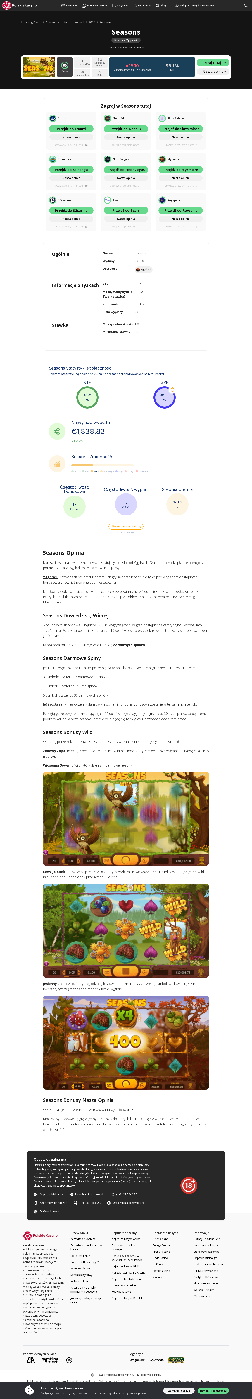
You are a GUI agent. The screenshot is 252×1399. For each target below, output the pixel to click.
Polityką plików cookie (141, 1393)
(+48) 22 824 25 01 (127, 1194)
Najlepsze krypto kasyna (126, 1279)
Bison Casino (160, 1239)
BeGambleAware (50, 1211)
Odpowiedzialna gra (51, 1194)
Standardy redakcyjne (206, 1251)
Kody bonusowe (121, 1291)
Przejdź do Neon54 (126, 129)
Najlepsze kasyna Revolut (127, 1298)
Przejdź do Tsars (125, 210)
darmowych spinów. (129, 645)
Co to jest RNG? (80, 1255)
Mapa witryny (202, 1296)
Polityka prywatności (206, 1270)
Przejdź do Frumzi (71, 129)
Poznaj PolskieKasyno (207, 1239)
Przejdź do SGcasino (71, 210)
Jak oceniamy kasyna (206, 1245)
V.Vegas (157, 1277)
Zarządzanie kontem (82, 1239)
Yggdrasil (132, 40)
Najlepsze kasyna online (126, 1239)
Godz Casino (160, 1258)
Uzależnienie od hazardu (89, 1194)
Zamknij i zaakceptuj (213, 1390)
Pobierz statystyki (124, 526)
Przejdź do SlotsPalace (180, 129)
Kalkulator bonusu (81, 1281)
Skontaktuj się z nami (206, 1283)
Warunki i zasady (204, 1289)
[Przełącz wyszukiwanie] (246, 5)
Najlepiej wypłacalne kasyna (128, 1272)
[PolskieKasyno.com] (23, 5)
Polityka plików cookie (207, 1277)
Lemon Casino (161, 1270)
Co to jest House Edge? (84, 1262)
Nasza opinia (71, 137)
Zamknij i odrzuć (179, 1390)
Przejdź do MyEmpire (180, 169)
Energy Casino (161, 1245)
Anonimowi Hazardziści (54, 1202)
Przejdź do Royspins (180, 210)
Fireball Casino (161, 1251)
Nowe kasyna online (124, 1285)
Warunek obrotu (80, 1268)
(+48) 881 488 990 (90, 1202)
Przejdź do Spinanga (71, 169)
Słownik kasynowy (81, 1275)
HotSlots (158, 1264)
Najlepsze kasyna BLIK (125, 1266)
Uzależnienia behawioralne (129, 1202)
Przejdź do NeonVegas (126, 169)
